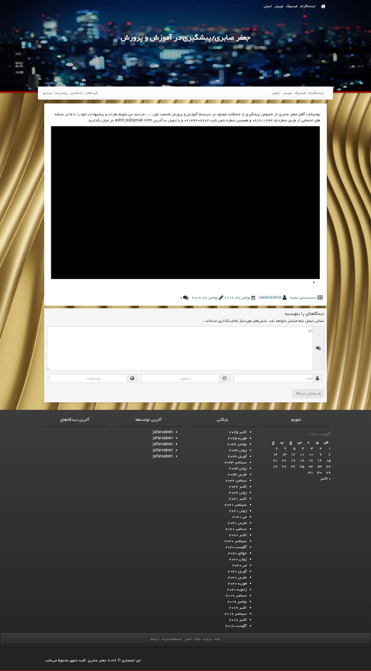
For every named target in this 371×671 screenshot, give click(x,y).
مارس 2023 (237, 474)
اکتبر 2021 (238, 499)
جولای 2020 (237, 553)
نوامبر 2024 (237, 444)
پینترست (60, 93)
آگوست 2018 (236, 626)
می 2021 (239, 517)
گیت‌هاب (91, 93)
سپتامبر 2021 (235, 505)
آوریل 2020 (237, 571)
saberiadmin (270, 298)
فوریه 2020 (237, 583)
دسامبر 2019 (236, 596)
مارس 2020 (237, 577)
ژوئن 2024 (238, 450)
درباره (207, 639)
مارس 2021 (237, 523)
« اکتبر (325, 479)
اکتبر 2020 (238, 535)
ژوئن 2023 (238, 468)
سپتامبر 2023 (235, 462)
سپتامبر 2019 (235, 614)
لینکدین (76, 93)
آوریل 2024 (237, 456)
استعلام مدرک (172, 639)
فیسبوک (292, 6)
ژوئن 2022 (238, 493)
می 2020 (239, 565)
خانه (217, 639)
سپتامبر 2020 (235, 541)
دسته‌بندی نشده (303, 298)
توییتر (279, 6)
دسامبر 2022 (236, 481)
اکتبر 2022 (238, 487)
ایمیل (268, 6)
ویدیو (47, 93)
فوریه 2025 (237, 438)
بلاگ (197, 639)
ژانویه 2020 (237, 589)
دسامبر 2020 (236, 529)
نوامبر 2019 (237, 602)
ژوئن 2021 (238, 511)
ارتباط (155, 639)
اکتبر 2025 (238, 432)
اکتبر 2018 (238, 620)
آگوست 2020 (236, 547)
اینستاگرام (308, 6)
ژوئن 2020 (238, 559)
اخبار (188, 639)
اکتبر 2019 (238, 608)
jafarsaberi (163, 432)
